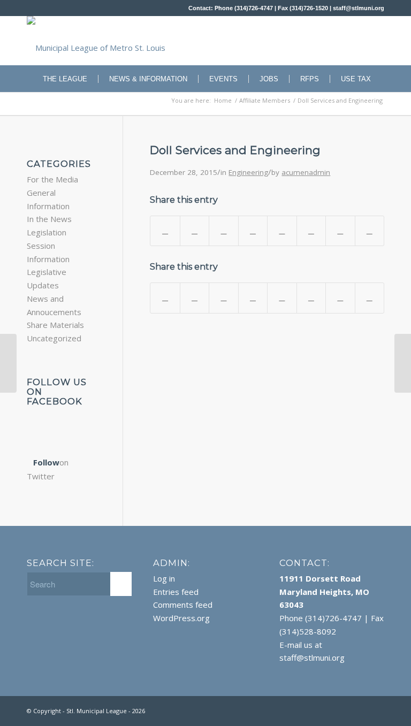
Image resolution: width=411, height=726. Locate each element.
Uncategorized (54, 338)
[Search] (378, 105)
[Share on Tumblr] (282, 231)
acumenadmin (305, 172)
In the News (49, 218)
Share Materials (55, 324)
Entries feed (176, 591)
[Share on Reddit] (340, 231)
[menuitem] (60, 78)
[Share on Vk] (311, 231)
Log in (164, 578)
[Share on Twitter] (194, 231)
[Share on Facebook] (164, 231)
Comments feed (182, 604)
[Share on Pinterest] (223, 231)
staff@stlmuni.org (358, 8)
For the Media (52, 179)
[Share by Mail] (369, 231)
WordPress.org (181, 618)
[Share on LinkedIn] (253, 231)
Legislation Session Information (48, 245)
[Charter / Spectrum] (8, 363)
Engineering (248, 172)
